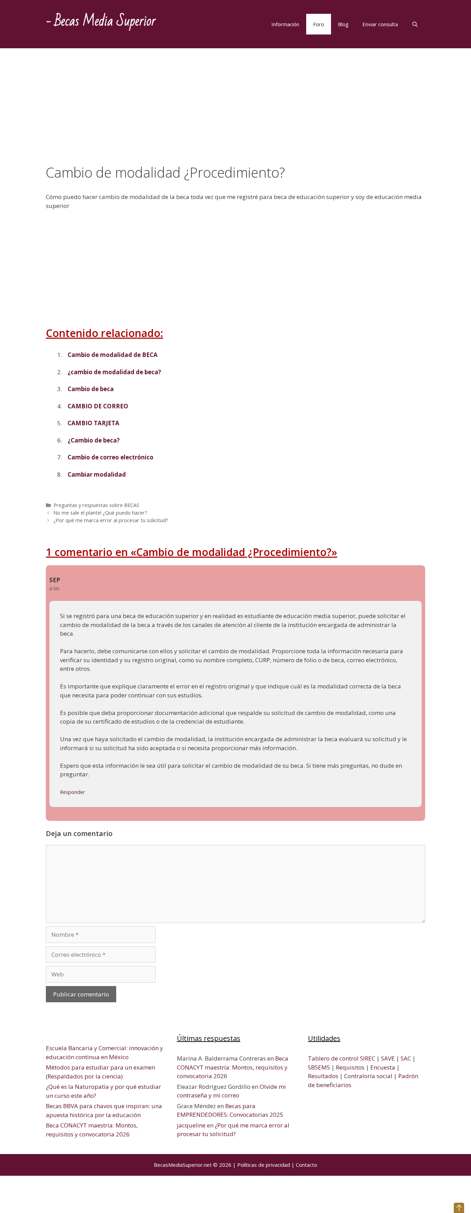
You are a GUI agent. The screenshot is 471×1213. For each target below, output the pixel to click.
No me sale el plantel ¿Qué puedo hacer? (100, 512)
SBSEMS (319, 1067)
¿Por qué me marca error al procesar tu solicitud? (110, 520)
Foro (318, 24)
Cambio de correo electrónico (110, 457)
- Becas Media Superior (101, 21)
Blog (343, 24)
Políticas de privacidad (263, 1164)
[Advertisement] (235, 113)
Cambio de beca (91, 389)
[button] (459, 1208)
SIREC (367, 1058)
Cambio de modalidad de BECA (113, 355)
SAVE (388, 1058)
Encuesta (382, 1067)
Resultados (323, 1076)
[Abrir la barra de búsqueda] (415, 24)
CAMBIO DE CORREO (98, 406)
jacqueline (191, 1125)
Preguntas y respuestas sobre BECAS (96, 505)
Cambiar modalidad (97, 474)
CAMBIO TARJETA (93, 423)
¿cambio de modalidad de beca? (114, 372)
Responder (72, 792)
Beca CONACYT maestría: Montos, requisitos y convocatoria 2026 (232, 1067)
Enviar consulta (380, 24)
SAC (406, 1058)
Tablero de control (333, 1058)
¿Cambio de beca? (94, 440)
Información (285, 24)
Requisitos (350, 1067)
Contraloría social (368, 1076)
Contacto (306, 1164)
